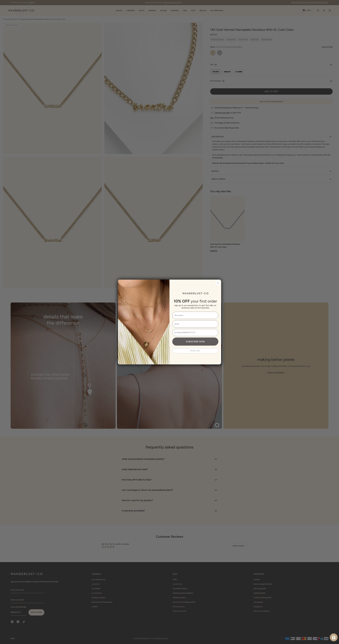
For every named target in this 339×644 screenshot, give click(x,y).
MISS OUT (195, 351)
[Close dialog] (217, 283)
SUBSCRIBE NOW (195, 341)
